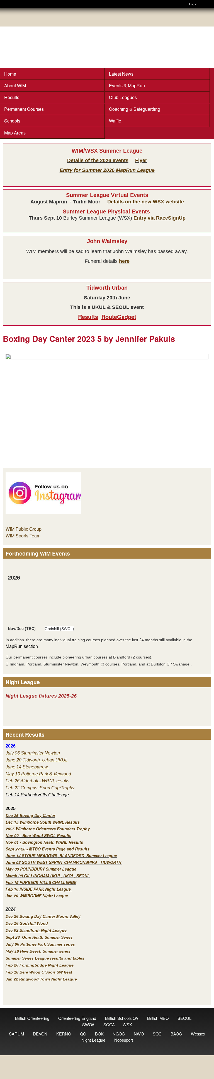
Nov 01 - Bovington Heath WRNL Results (44, 842)
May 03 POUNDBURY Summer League (41, 869)
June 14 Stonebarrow (27, 767)
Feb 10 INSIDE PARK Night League (38, 889)
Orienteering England (77, 1018)
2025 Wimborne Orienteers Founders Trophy (48, 829)
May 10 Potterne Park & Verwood (38, 774)
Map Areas (15, 132)
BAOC (176, 1034)
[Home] (7, 4)
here (124, 261)
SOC (157, 1034)
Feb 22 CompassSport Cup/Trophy (40, 787)
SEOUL (184, 1018)
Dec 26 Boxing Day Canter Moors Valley (43, 916)
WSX (127, 1024)
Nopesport (123, 1040)
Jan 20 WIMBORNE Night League (37, 895)
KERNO (63, 1034)
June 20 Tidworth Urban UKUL (37, 760)
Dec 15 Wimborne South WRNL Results (43, 822)
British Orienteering (32, 1018)
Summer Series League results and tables (45, 958)
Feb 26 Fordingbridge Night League (40, 965)
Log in (193, 4)
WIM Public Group (24, 529)
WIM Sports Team (23, 535)
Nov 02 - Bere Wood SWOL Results (38, 835)
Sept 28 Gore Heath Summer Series (39, 937)
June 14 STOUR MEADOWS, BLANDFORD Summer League (61, 855)
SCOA (109, 1024)
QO (83, 1034)
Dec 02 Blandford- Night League (36, 930)
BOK (99, 1034)
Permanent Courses (24, 109)
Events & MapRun (127, 85)
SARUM (16, 1034)
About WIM (15, 85)
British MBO (158, 1018)
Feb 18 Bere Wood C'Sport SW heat (39, 972)
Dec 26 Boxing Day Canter (30, 815)
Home (10, 74)
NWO (139, 1034)
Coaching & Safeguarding (134, 109)
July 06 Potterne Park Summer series (40, 944)
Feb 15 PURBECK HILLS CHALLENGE (41, 882)
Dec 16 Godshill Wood (27, 923)
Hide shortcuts (207, 4)
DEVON (40, 1034)
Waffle (115, 120)
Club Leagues (123, 97)
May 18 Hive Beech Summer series (38, 951)
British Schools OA (121, 1018)
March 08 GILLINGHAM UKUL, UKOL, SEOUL (48, 875)
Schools (12, 120)
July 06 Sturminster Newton (33, 753)
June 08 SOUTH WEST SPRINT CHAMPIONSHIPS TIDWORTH (63, 862)
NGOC (119, 1034)
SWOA (88, 1024)
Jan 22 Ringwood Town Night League (41, 979)
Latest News (121, 74)
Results (11, 97)
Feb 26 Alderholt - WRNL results (37, 780)
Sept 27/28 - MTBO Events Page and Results (47, 849)
